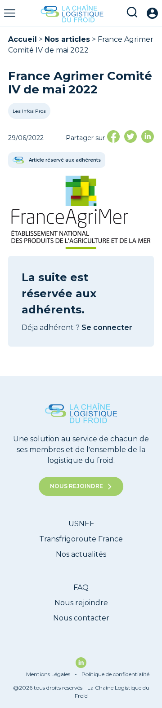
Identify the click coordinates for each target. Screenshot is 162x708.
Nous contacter (81, 618)
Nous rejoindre (76, 486)
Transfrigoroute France (81, 539)
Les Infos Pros (29, 111)
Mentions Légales (51, 674)
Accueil (22, 39)
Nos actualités (81, 554)
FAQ (81, 587)
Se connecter (106, 327)
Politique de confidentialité (115, 674)
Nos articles (67, 39)
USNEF (81, 523)
